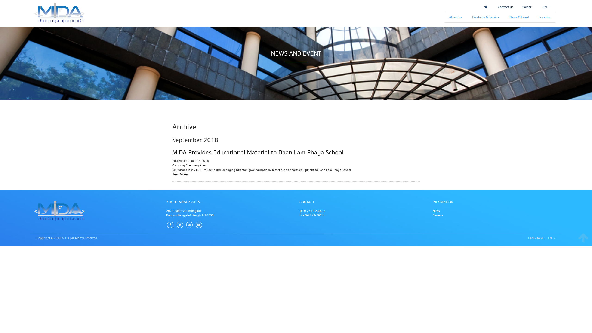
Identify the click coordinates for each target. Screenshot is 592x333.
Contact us (505, 7)
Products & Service (485, 17)
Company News (196, 165)
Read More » (180, 174)
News (436, 211)
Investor (545, 17)
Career (526, 7)
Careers (438, 215)
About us (455, 17)
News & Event (519, 17)
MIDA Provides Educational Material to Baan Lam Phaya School (258, 152)
